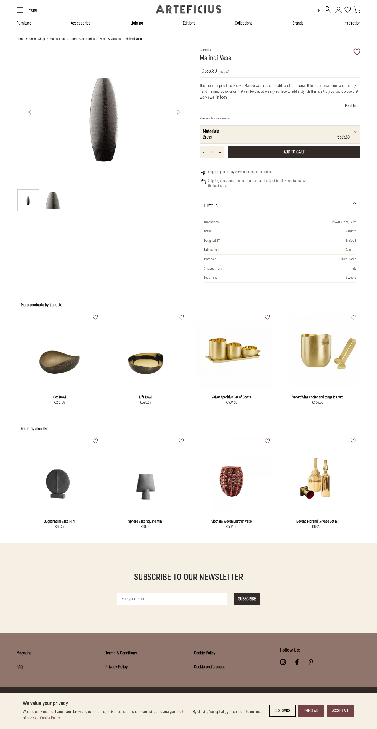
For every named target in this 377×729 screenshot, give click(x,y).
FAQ (20, 667)
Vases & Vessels (110, 39)
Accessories (81, 23)
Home (20, 39)
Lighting (136, 23)
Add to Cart (294, 152)
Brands (298, 23)
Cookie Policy (204, 653)
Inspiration (351, 23)
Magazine (24, 653)
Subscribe (247, 599)
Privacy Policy (116, 667)
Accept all (340, 710)
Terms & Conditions (121, 653)
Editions (189, 23)
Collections (244, 23)
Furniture (24, 23)
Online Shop (37, 39)
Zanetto (56, 305)
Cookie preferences (209, 667)
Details (211, 205)
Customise (282, 710)
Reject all (311, 710)
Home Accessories (82, 39)
